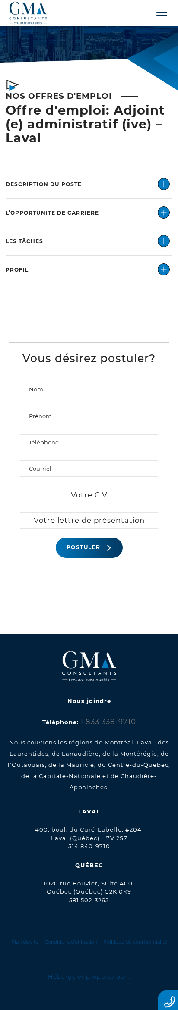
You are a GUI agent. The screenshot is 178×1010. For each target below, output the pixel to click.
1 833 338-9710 (108, 721)
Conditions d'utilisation (70, 942)
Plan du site (24, 942)
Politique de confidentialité (135, 942)
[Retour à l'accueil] (36, 13)
